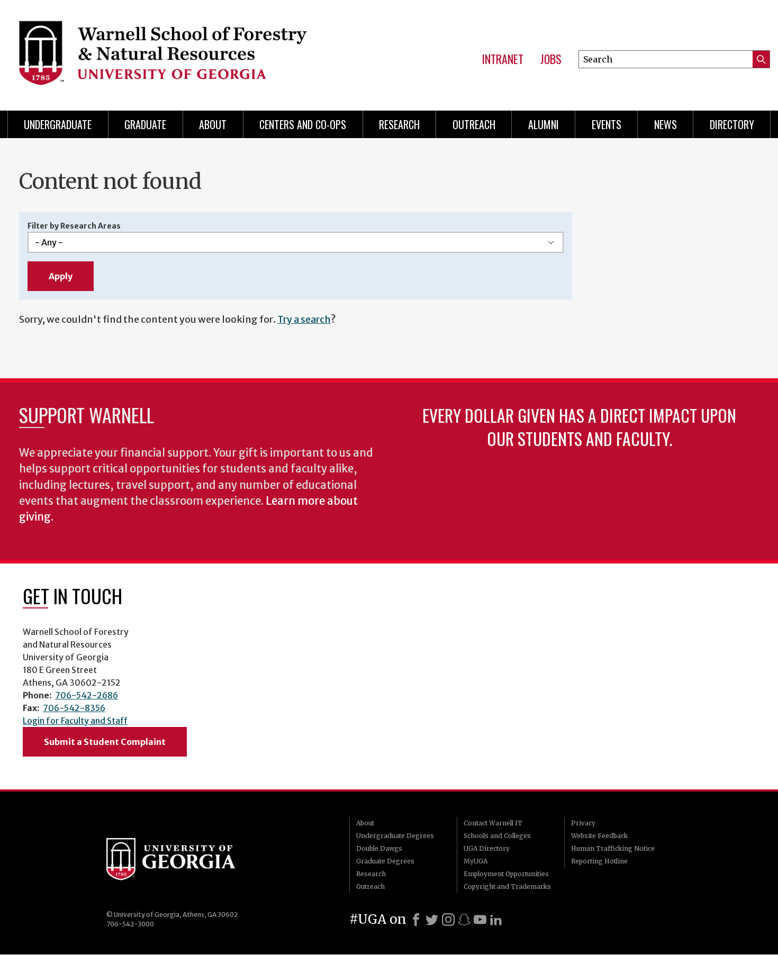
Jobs (551, 59)
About (213, 124)
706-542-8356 (74, 708)
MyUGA (475, 861)
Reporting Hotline (599, 861)
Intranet (502, 59)
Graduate (145, 124)
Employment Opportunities (506, 874)
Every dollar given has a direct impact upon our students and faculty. (579, 427)
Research (399, 124)
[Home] (179, 53)
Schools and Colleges (497, 836)
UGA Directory (487, 848)
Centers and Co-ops (302, 124)
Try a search (304, 319)
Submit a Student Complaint (105, 741)
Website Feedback (599, 836)
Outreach (474, 124)
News (665, 124)
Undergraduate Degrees (395, 836)
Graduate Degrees (385, 861)
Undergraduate (58, 124)
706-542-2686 (86, 695)
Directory (732, 124)
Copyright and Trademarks (507, 886)
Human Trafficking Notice (613, 848)
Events (606, 124)
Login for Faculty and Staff (75, 720)
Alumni (543, 124)
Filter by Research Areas (74, 226)
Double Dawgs (379, 848)
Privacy (583, 823)
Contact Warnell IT (493, 823)
